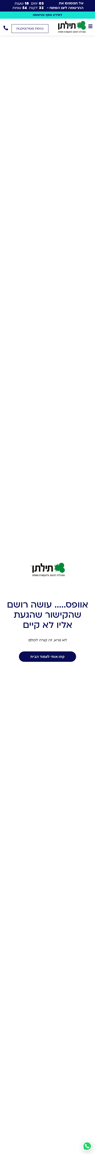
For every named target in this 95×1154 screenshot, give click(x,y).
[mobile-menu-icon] (90, 26)
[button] (30, 28)
